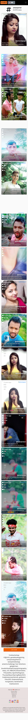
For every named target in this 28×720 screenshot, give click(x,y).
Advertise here (21, 212)
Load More (14, 649)
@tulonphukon (21, 82)
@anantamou (21, 154)
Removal (14, 695)
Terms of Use (14, 692)
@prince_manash (20, 542)
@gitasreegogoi (20, 41)
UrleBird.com (17, 689)
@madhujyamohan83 (19, 189)
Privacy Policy (14, 691)
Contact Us (14, 694)
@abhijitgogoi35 (20, 115)
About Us (14, 696)
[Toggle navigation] (26, 2)
